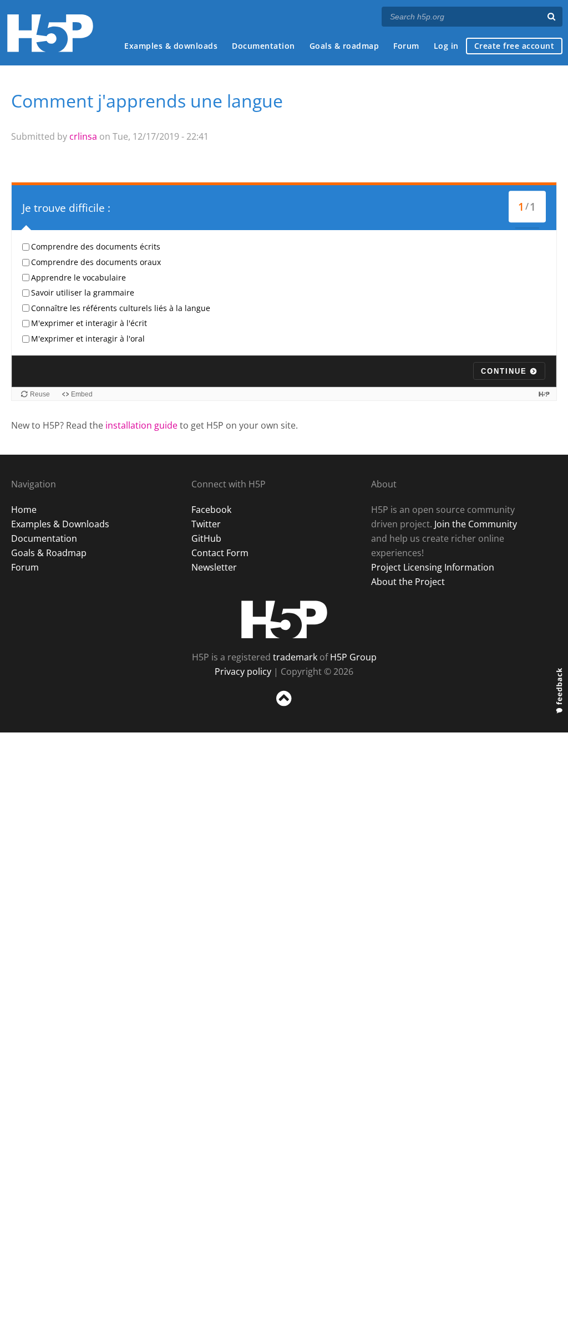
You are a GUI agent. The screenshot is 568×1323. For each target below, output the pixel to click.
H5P (284, 619)
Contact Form (219, 553)
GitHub (206, 538)
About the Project (408, 582)
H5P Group (353, 657)
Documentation (263, 45)
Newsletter (214, 567)
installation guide (141, 425)
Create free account (514, 45)
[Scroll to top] (284, 708)
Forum (406, 45)
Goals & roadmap (344, 45)
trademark (295, 657)
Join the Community (475, 524)
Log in (446, 45)
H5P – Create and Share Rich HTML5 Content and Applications (50, 33)
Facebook (211, 509)
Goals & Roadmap (49, 553)
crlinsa (83, 136)
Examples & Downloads (60, 524)
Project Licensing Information (432, 567)
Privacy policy (243, 671)
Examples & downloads (170, 45)
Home (24, 509)
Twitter (206, 524)
